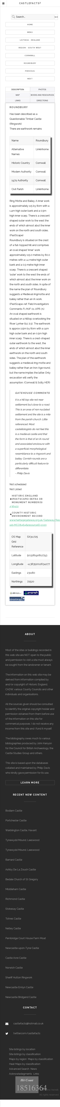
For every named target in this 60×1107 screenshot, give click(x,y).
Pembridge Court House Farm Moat (25, 938)
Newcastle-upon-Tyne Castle (22, 948)
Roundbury (30, 63)
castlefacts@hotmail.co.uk (28, 1023)
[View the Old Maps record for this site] (16, 594)
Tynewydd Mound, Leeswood (22, 840)
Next (30, 79)
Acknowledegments (20, 1073)
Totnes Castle (13, 918)
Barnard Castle (13, 859)
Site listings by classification (25, 1054)
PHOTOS (42, 89)
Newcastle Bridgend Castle (20, 997)
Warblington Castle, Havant (21, 830)
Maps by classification (40, 1059)
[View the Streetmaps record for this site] (17, 600)
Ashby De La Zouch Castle (20, 869)
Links (36, 1073)
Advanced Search (19, 1068)
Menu (30, 32)
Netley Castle (13, 928)
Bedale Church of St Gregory (21, 879)
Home (30, 24)
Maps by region (18, 1059)
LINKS (17, 100)
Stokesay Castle (14, 908)
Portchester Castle (15, 820)
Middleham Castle (15, 889)
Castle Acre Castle (15, 957)
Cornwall (30, 55)
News (33, 1068)
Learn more (30, 782)
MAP (18, 95)
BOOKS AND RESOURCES (42, 95)
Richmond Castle (15, 899)
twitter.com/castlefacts (26, 1033)
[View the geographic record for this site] (31, 594)
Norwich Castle (14, 967)
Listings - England (30, 40)
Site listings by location (22, 1049)
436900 (14, 506)
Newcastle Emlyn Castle (19, 987)
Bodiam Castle (13, 810)
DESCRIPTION (17, 89)
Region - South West (30, 48)
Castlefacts (30, 3)
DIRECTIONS (42, 100)
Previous (30, 71)
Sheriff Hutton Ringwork (18, 977)
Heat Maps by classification (24, 1064)
